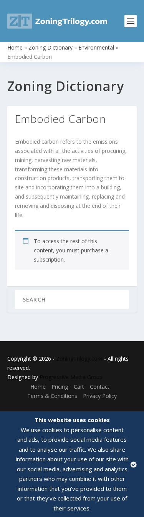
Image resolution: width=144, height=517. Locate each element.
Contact (99, 386)
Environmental (96, 47)
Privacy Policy (100, 395)
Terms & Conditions (52, 395)
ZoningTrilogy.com (79, 358)
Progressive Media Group (71, 377)
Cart (79, 386)
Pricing (59, 386)
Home (15, 47)
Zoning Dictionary (50, 47)
